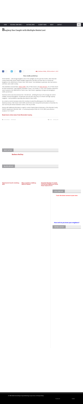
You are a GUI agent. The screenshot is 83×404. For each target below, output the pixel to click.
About (52, 25)
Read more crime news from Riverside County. (17, 115)
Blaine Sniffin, (22, 87)
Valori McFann (43, 87)
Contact (59, 25)
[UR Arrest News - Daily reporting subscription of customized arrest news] (40, 379)
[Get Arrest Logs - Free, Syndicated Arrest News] (40, 368)
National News (30, 25)
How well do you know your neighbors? (66, 222)
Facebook (57, 398)
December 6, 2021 (53, 71)
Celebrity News (42, 25)
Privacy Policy (40, 395)
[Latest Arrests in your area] (67, 197)
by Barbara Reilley (41, 71)
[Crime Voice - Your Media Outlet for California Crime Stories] (40, 386)
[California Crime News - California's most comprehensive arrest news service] (40, 374)
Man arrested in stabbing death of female (29, 183)
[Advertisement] (50, 11)
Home (5, 25)
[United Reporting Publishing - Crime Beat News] (40, 354)
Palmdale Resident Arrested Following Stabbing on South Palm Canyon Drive (49, 184)
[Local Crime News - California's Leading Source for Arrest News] (40, 361)
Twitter (73, 398)
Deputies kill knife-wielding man (10, 183)
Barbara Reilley (17, 154)
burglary (55, 119)
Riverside (13, 119)
